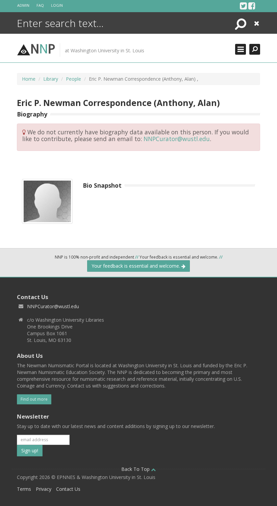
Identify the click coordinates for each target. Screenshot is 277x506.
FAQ (40, 5)
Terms (24, 489)
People (73, 79)
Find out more (34, 399)
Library (50, 79)
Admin (23, 5)
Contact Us (68, 489)
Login (57, 5)
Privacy (43, 489)
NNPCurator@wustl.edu (177, 139)
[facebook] (251, 6)
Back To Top (136, 469)
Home (28, 79)
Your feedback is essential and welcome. (136, 266)
